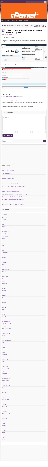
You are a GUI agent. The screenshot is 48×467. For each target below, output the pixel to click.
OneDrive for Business (6, 328)
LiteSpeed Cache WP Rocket (8, 175)
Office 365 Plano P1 (6, 321)
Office (3, 311)
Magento (4, 295)
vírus (3, 394)
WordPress (4, 430)
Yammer (4, 437)
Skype (3, 375)
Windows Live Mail (6, 413)
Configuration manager (6, 240)
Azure (3, 224)
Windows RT (5, 418)
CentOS (4, 233)
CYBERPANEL (5, 252)
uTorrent (4, 392)
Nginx (3, 309)
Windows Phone (5, 416)
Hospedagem (5, 276)
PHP (3, 342)
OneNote (4, 330)
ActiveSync (4, 217)
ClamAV (4, 238)
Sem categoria (5, 366)
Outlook (4, 335)
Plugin (3, 352)
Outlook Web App (6, 338)
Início (2, 20)
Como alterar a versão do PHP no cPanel (10, 100)
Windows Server (5, 420)
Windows (4, 404)
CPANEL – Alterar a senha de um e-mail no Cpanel (13, 25)
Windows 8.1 (5, 411)
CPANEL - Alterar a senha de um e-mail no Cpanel (12, 96)
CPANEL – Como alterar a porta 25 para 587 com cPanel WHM (14, 188)
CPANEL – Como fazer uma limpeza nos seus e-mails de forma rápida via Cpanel (35, 26)
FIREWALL (4, 271)
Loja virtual (4, 283)
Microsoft (4, 297)
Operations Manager (6, 333)
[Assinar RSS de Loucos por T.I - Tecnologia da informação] (2, 1)
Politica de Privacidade (23, 20)
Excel (3, 264)
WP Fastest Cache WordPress (8, 168)
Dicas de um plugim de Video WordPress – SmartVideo (13, 199)
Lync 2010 (4, 288)
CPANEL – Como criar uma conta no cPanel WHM (12, 191)
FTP (3, 274)
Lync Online (4, 293)
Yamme (3, 435)
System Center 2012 (6, 385)
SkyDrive (4, 371)
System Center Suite (6, 387)
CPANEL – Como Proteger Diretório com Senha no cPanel (13, 186)
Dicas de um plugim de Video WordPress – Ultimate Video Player (15, 194)
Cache (3, 229)
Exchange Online (5, 269)
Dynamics (4, 255)
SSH (3, 382)
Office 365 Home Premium (7, 319)
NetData (4, 307)
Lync (3, 285)
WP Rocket (4, 432)
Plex (3, 349)
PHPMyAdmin (5, 345)
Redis (3, 364)
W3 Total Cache (5, 399)
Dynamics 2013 (5, 257)
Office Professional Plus (7, 323)
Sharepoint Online (6, 368)
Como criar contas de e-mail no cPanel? (10, 105)
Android (4, 219)
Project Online (5, 359)
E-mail (3, 259)
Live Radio (7, 20)
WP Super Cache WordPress (8, 170)
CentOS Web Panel (6, 236)
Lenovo (3, 278)
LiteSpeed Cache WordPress (8, 178)
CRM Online (4, 248)
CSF (3, 250)
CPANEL (7, 34)
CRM (3, 245)
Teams (3, 390)
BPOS (3, 226)
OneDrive (4, 326)
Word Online (4, 427)
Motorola (4, 302)
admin (4, 34)
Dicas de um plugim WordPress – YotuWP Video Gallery (13, 204)
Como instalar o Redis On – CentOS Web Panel (11, 183)
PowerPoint (4, 354)
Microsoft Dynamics (6, 300)
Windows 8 (4, 409)
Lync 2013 (4, 290)
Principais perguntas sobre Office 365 (9, 356)
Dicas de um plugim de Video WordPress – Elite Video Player (14, 196)
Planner (3, 347)
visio (3, 397)
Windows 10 (4, 406)
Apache (3, 221)
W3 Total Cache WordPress (7, 173)
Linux (3, 281)
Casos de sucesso (6, 231)
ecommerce (4, 262)
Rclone (3, 361)
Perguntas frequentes (6, 340)
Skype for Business (6, 378)
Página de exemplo (13, 20)
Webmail (10, 34)
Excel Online (4, 266)
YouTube (4, 439)
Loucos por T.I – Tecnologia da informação (24, 14)
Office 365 (4, 316)
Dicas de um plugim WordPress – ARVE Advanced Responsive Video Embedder (17, 202)
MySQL (3, 304)
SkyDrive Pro (4, 373)
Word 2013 (4, 425)
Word (3, 423)
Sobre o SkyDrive (5, 380)
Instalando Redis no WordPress (8, 181)
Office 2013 (4, 314)
